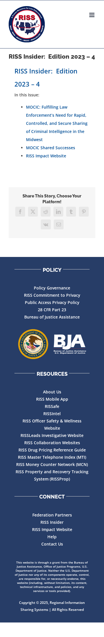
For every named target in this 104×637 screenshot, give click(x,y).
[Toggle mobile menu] (92, 15)
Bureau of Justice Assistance (52, 317)
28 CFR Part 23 (52, 309)
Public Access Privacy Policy (52, 302)
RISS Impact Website (46, 156)
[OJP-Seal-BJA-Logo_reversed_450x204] (52, 344)
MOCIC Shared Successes (50, 147)
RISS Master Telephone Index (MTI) (52, 457)
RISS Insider (52, 522)
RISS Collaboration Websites (52, 442)
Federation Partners (52, 515)
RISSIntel (52, 413)
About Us (52, 392)
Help (52, 536)
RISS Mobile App (52, 399)
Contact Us (52, 544)
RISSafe (52, 406)
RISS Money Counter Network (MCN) (52, 464)
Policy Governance (52, 288)
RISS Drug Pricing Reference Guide (52, 450)
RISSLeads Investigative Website (52, 435)
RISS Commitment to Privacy (52, 295)
